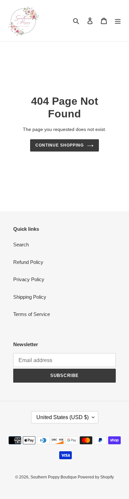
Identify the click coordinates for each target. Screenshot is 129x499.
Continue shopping (59, 145)
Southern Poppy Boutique (54, 477)
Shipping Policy (29, 297)
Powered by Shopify (96, 477)
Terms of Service (31, 314)
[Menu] (118, 21)
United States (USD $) (62, 417)
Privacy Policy (28, 279)
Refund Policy (28, 262)
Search (21, 244)
